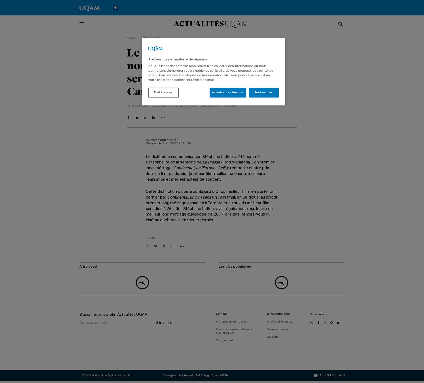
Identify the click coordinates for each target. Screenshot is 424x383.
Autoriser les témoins (228, 92)
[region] (213, 71)
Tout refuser (263, 92)
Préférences (163, 92)
